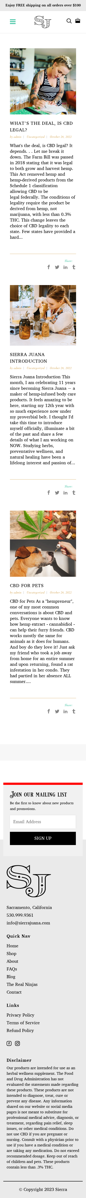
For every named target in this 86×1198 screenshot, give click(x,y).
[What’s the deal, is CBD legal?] (43, 81)
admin (17, 136)
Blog (11, 976)
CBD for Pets (27, 585)
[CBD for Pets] (43, 543)
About (12, 961)
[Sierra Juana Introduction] (43, 315)
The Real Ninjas (22, 984)
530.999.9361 (20, 915)
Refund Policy (20, 1030)
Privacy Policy (20, 1015)
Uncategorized (36, 136)
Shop (11, 953)
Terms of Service (23, 1023)
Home (12, 946)
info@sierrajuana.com (28, 923)
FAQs (12, 969)
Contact (14, 992)
